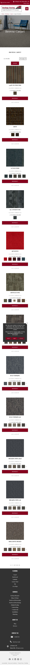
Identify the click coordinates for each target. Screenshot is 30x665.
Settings (21, 338)
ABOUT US (15, 620)
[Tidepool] (15, 157)
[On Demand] (23, 466)
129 (14, 565)
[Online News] (15, 447)
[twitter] (12, 659)
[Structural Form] (24, 342)
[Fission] (19, 383)
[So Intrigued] (15, 530)
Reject (15, 338)
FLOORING (15, 571)
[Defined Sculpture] (11, 342)
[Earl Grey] (20, 176)
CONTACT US (15, 633)
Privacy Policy (21, 663)
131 (19, 565)
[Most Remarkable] (10, 300)
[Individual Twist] (15, 342)
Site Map (26, 663)
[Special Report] (14, 466)
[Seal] (23, 383)
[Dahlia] (10, 259)
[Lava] (14, 383)
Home (3, 14)
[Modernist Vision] (14, 300)
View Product (15, 98)
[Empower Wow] (19, 549)
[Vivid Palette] (23, 300)
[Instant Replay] (19, 466)
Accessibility (4, 663)
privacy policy (17, 331)
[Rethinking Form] (20, 342)
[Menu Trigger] (26, 8)
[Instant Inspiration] (23, 549)
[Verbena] (19, 259)
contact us (16, 637)
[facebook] (10, 659)
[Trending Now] (10, 466)
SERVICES (15, 592)
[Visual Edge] (6, 342)
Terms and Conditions (12, 663)
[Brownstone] (15, 176)
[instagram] (21, 659)
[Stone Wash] (23, 259)
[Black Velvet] (17, 134)
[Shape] (15, 364)
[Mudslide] (15, 74)
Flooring (7, 14)
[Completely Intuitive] (14, 549)
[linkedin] (15, 659)
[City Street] (24, 176)
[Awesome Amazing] (19, 300)
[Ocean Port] (11, 176)
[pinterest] (18, 659)
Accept (8, 338)
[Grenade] (10, 383)
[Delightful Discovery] (15, 282)
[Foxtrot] (15, 199)
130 (17, 565)
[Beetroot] (14, 259)
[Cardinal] (15, 240)
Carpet (11, 14)
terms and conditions (13, 333)
